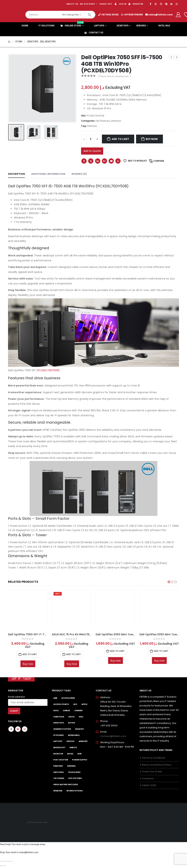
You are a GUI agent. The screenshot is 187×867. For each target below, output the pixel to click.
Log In (122, 3)
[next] (176, 57)
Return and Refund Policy (156, 764)
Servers (141, 25)
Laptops (99, 25)
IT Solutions (46, 25)
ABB (55, 698)
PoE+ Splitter (60, 760)
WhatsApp (118, 161)
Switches (58, 772)
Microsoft (59, 747)
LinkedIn (98, 161)
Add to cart (120, 139)
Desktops (122, 25)
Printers (58, 766)
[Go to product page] (71, 610)
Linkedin (18, 729)
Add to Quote (92, 151)
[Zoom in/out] (1, 861)
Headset (79, 729)
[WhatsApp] (176, 3)
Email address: (16, 696)
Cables (66, 710)
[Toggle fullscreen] (4, 861)
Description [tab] (16, 174)
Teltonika (58, 778)
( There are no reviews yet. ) (114, 76)
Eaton (71, 723)
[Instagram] (161, 3)
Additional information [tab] (48, 174)
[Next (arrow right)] (4, 865)
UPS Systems (75, 778)
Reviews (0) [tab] (79, 174)
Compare (158, 160)
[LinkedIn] (171, 3)
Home (25, 25)
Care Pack (58, 716)
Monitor (58, 753)
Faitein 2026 (149, 785)
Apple (84, 704)
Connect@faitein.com (113, 736)
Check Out (105, 3)
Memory (83, 741)
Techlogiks (74, 772)
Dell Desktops (103, 120)
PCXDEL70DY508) (49, 370)
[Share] (8, 861)
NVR (79, 753)
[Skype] (166, 3)
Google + (104, 161)
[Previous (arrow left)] (1, 865)
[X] (155, 3)
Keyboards (74, 735)
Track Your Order (152, 771)
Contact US (96, 32)
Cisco (71, 716)
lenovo (70, 741)
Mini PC (73, 747)
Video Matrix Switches (65, 784)
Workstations (74, 790)
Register (138, 3)
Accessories (68, 698)
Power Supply (79, 760)
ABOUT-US (72, 3)
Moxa (70, 753)
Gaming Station (62, 729)
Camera (78, 710)
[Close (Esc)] (11, 861)
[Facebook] (150, 3)
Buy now (152, 139)
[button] (9, 88)
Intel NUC (164, 25)
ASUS (56, 710)
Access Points (61, 704)
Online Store (74, 24)
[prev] (171, 57)
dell (81, 716)
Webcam (57, 790)
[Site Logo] (15, 14)
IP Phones (58, 735)
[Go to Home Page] (9, 41)
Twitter (91, 161)
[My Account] (178, 14)
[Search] (89, 14)
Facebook (84, 161)
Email (111, 161)
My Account (87, 3)
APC (75, 704)
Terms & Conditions (153, 757)
